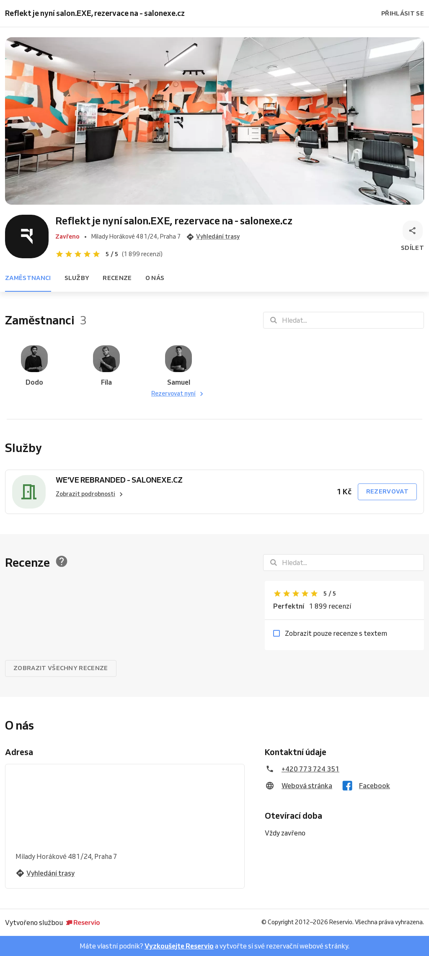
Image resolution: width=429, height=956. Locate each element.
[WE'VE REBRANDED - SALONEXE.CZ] (29, 492)
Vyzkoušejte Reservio (179, 946)
